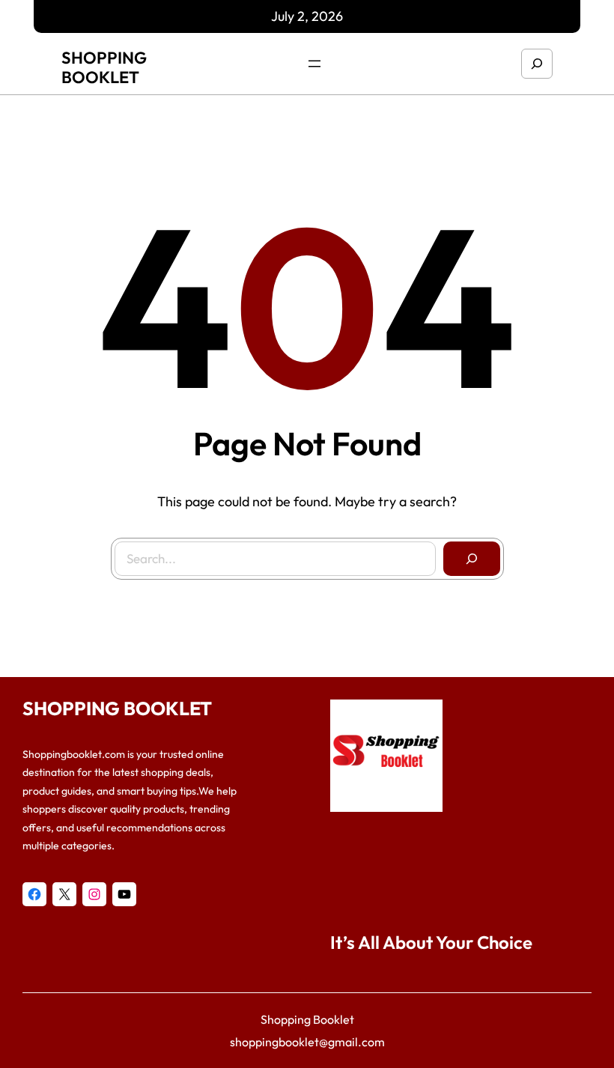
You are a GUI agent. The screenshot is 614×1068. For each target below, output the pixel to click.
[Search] (471, 558)
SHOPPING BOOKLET (104, 67)
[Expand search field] (537, 64)
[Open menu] (314, 64)
